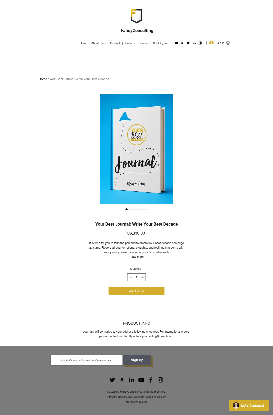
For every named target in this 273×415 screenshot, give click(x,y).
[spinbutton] (136, 277)
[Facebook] (206, 43)
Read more (137, 256)
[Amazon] (182, 43)
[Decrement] (130, 277)
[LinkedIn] (194, 43)
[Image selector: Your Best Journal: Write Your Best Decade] (127, 209)
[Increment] (142, 277)
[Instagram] (200, 43)
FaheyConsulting (137, 30)
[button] (228, 43)
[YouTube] (176, 43)
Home (43, 79)
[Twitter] (188, 43)
